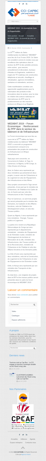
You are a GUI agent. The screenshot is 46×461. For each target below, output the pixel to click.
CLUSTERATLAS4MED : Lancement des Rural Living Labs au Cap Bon (26, 377)
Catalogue (15, 316)
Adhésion (24, 439)
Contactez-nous (30, 442)
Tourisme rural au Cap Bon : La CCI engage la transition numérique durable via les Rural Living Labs (22, 364)
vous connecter (22, 295)
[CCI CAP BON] (23, 13)
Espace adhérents (18, 320)
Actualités (30, 36)
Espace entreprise (16, 442)
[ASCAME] (23, 399)
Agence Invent (25, 454)
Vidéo (14, 311)
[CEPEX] (23, 410)
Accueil (21, 36)
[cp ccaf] (23, 422)
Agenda (32, 439)
